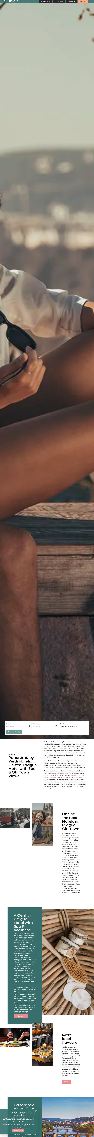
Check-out (36, 724)
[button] (90, 1)
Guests (62, 724)
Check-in (9, 724)
